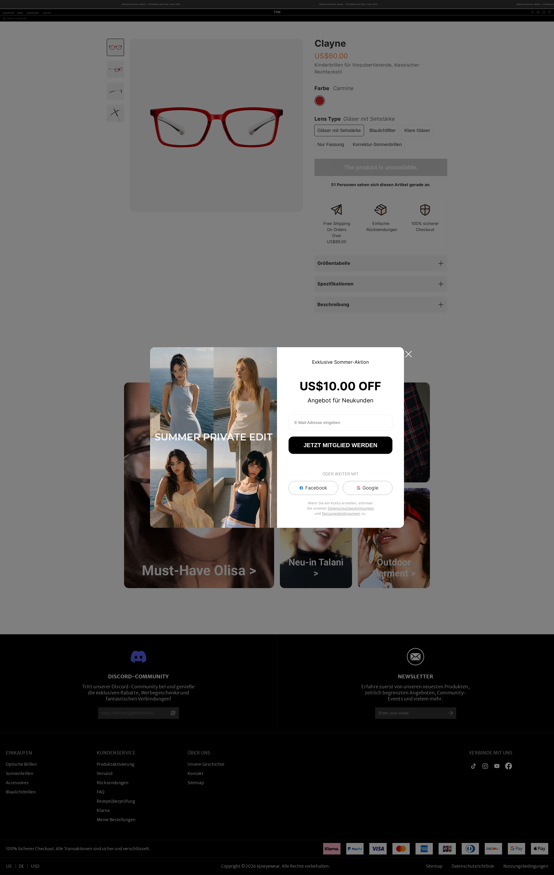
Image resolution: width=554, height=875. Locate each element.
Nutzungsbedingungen (341, 514)
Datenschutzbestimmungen (351, 508)
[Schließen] (408, 354)
